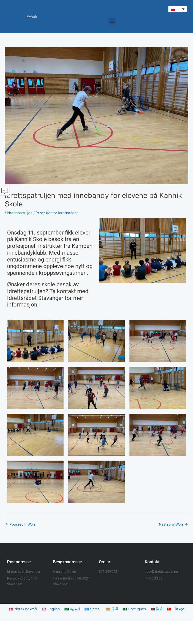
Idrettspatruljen (19, 213)
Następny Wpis (173, 524)
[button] (177, 9)
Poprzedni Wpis (20, 524)
